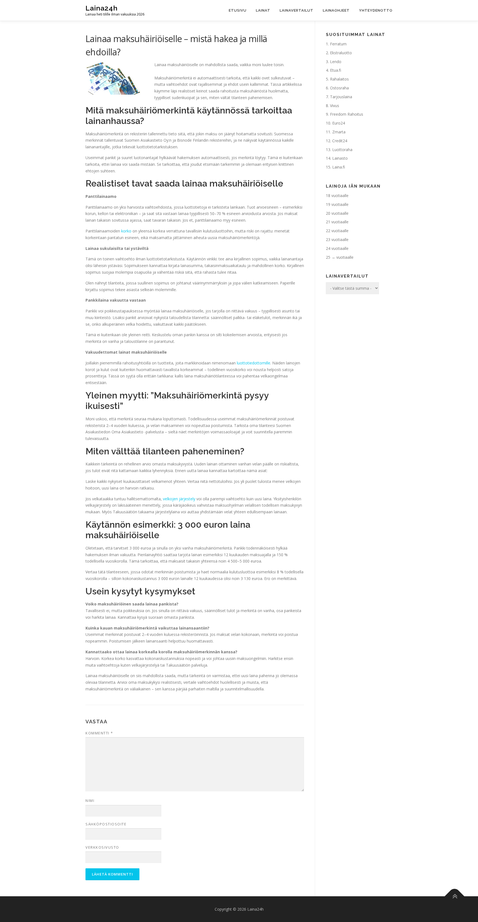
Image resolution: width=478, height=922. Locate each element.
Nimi (89, 800)
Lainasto (340, 158)
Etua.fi (335, 70)
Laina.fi (338, 167)
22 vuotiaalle (337, 230)
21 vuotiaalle (337, 221)
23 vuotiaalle (337, 239)
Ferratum (338, 43)
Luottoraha (342, 149)
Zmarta (338, 131)
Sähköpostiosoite (105, 824)
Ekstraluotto (341, 52)
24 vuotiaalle (337, 248)
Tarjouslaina (341, 96)
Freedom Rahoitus (346, 114)
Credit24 (339, 140)
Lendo (335, 61)
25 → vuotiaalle (340, 257)
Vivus (334, 105)
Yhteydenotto (376, 10)
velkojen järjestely (179, 498)
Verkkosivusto (102, 847)
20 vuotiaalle (337, 213)
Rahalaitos (339, 79)
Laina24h (101, 8)
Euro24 (338, 123)
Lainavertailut (296, 10)
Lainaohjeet (336, 10)
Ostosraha (339, 87)
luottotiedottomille (253, 363)
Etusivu (237, 10)
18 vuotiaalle (337, 195)
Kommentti (99, 733)
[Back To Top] (454, 896)
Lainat (263, 10)
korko (126, 231)
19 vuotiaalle (337, 204)
